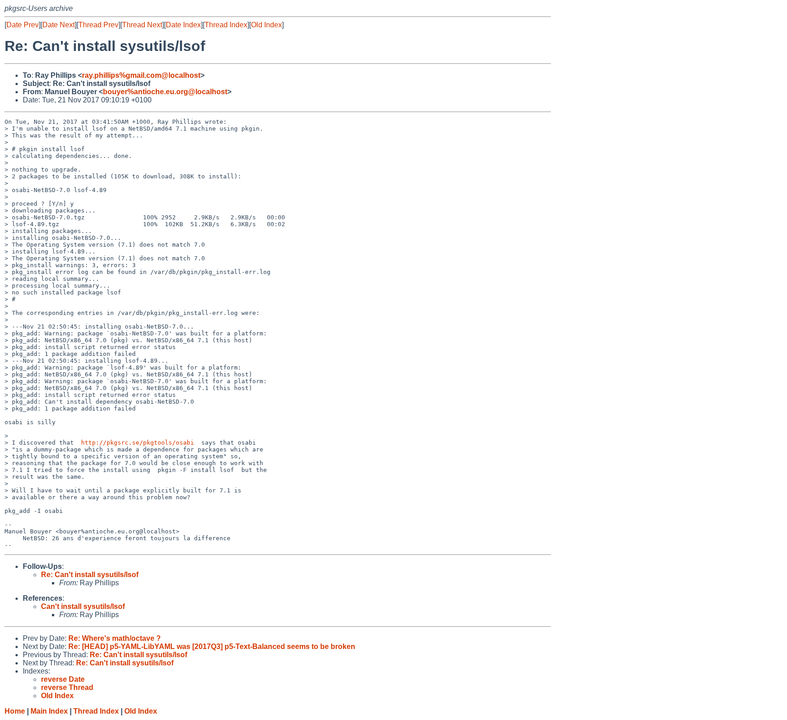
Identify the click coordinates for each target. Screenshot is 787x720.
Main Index (49, 711)
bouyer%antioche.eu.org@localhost (165, 92)
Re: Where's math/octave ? (114, 638)
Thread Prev (98, 25)
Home (15, 711)
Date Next (58, 25)
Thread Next (142, 25)
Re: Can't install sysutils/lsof (89, 574)
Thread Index (225, 25)
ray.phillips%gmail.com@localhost (141, 75)
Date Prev (22, 25)
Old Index (266, 25)
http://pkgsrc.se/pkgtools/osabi (137, 442)
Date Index (183, 25)
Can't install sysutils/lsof (83, 606)
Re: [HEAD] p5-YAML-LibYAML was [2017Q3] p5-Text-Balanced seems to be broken (211, 646)
